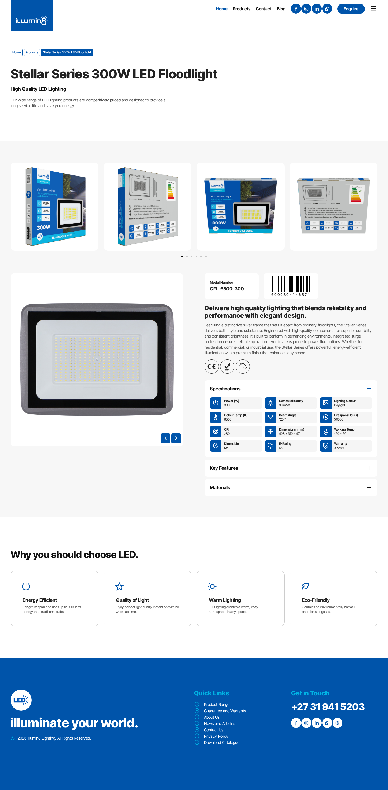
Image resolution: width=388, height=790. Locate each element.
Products (32, 52)
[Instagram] (306, 8)
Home (16, 52)
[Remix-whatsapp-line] (327, 8)
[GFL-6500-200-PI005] (97, 359)
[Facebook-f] (296, 8)
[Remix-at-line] (337, 723)
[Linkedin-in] (316, 8)
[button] (182, 256)
